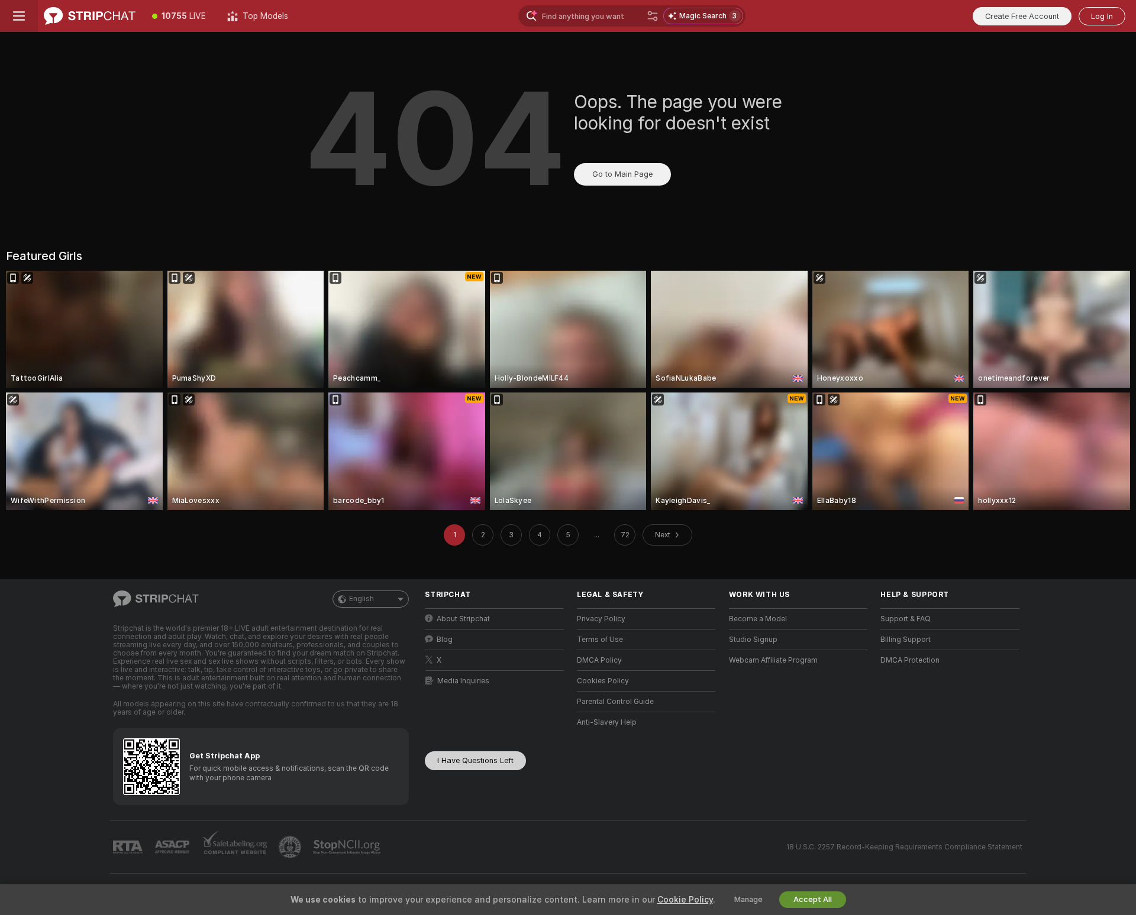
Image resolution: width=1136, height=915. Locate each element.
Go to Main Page (622, 174)
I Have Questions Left (475, 760)
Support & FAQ (905, 619)
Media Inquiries (463, 681)
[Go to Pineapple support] (291, 847)
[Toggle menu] (19, 16)
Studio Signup (753, 639)
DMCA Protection (910, 660)
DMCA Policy (599, 660)
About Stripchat (463, 619)
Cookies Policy (603, 681)
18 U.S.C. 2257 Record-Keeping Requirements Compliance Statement (904, 847)
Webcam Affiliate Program (773, 660)
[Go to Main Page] (89, 16)
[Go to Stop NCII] (348, 847)
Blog (445, 639)
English (361, 599)
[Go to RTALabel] (129, 847)
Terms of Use (600, 639)
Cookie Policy (685, 899)
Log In (1102, 16)
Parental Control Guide (615, 701)
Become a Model (758, 619)
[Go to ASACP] (173, 847)
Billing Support (905, 639)
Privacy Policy (601, 619)
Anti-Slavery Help (607, 722)
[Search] (652, 16)
